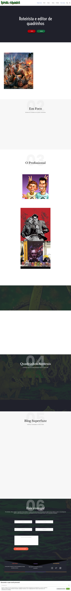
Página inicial (39, 2)
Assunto (16, 527)
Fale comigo (62, 2)
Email (36, 519)
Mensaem (16, 534)
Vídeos (53, 2)
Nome (15, 519)
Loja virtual (14, 563)
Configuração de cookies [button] (61, 588)
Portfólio (57, 2)
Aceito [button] (68, 588)
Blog (67, 2)
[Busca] (69, 585)
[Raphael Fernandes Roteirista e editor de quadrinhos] (10, 3)
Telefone (37, 527)
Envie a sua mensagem (21, 548)
